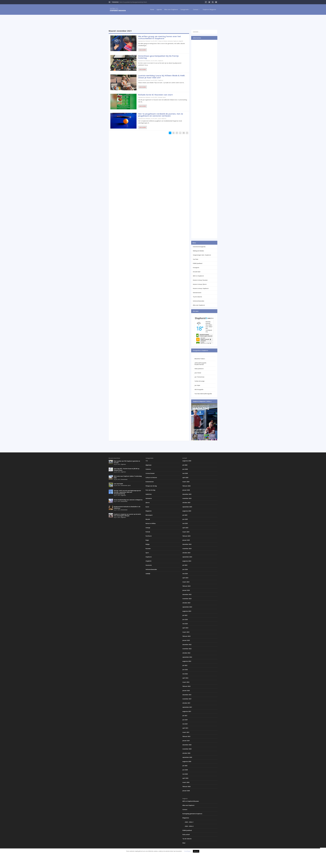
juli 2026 (184, 465)
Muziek (148, 519)
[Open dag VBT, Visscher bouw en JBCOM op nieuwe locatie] (111, 470)
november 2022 (186, 648)
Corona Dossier (150, 473)
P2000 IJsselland (197, 263)
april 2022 (185, 678)
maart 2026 (185, 481)
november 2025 (186, 498)
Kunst (147, 507)
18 (183, 133)
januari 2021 (186, 740)
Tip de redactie (197, 297)
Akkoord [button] (196, 851)
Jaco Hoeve (198, 373)
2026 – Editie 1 (189, 822)
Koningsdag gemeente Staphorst (192, 813)
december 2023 (186, 594)
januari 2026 (186, 490)
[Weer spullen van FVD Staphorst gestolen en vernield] (111, 462)
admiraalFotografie (200, 363)
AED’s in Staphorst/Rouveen (190, 801)
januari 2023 (186, 640)
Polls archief (186, 834)
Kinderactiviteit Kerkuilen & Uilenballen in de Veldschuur (127, 507)
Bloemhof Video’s (200, 358)
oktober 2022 (186, 653)
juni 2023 (185, 619)
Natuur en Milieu (151, 523)
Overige (148, 527)
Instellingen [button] (187, 851)
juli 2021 (184, 715)
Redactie (148, 41)
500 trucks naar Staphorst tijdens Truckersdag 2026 (128, 476)
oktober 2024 (186, 552)
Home (152, 9)
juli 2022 (184, 665)
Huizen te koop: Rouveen (200, 280)
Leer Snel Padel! (118, 483)
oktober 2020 (186, 753)
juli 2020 (184, 765)
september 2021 (187, 707)
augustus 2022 (186, 661)
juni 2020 (185, 770)
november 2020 (186, 749)
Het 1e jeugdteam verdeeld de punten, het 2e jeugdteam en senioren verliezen (160, 114)
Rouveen (160, 97)
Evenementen (124, 479)
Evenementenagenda (199, 246)
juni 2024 (185, 569)
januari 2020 (186, 790)
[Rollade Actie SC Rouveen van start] (123, 101)
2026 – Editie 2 (189, 826)
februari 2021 (186, 736)
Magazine (148, 511)
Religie (148, 544)
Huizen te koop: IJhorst (200, 284)
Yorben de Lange (199, 381)
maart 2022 (185, 682)
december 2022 (186, 644)
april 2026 (185, 477)
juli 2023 (184, 615)
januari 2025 (186, 540)
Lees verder (142, 50)
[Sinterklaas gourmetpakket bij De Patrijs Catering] (123, 63)
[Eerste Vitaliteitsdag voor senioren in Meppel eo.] (111, 501)
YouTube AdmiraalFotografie (203, 393)
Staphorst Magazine (209, 9)
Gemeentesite (197, 292)
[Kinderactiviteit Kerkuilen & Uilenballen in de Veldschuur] (111, 508)
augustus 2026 (186, 461)
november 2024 (186, 548)
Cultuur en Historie (162, 41)
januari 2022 (186, 690)
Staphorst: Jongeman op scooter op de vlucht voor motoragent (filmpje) (127, 514)
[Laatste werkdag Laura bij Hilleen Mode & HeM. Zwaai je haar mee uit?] (123, 82)
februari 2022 (186, 686)
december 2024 (186, 544)
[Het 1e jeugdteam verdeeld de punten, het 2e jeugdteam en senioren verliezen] (123, 121)
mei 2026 (185, 473)
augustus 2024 (186, 561)
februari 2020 (186, 786)
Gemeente (170, 41)
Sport (164, 97)
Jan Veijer (197, 385)
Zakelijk (148, 573)
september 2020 (187, 757)
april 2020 (185, 778)
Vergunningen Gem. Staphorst (202, 255)
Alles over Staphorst (171, 9)
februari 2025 (186, 536)
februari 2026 (186, 486)
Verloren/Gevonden (198, 301)
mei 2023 (185, 623)
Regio (147, 540)
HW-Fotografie (199, 389)
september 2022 (187, 657)
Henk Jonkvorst (199, 368)
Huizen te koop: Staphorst (201, 288)
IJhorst (148, 502)
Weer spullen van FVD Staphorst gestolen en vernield (127, 461)
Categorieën (184, 9)
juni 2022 (185, 669)
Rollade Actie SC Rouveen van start (155, 94)
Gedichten (149, 494)
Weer (183, 843)
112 (147, 461)
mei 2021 (185, 724)
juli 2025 (184, 515)
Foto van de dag (150, 490)
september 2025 (187, 507)
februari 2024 (186, 586)
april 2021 (185, 728)
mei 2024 (185, 573)
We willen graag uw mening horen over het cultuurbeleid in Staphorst (159, 37)
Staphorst (175, 41)
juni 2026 (185, 469)
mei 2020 (185, 774)
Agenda (159, 9)
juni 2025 (185, 519)
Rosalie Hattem (199, 364)
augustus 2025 (186, 511)
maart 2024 (185, 582)
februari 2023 (186, 636)
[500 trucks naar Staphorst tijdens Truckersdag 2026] (111, 477)
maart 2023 (185, 632)
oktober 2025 (186, 502)
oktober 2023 (186, 603)
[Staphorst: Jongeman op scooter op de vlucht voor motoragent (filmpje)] (111, 515)
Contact (195, 9)
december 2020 (186, 745)
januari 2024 (186, 590)
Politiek (148, 532)
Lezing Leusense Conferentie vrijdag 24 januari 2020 (133, 2)
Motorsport (149, 515)
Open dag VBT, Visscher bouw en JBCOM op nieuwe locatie (126, 469)
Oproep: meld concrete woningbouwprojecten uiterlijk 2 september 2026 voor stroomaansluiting (127, 492)
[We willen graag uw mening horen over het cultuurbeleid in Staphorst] (123, 43)
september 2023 (187, 607)
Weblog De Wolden (198, 251)
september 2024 (187, 557)
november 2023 (186, 598)
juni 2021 (185, 720)
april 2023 (185, 628)
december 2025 (186, 494)
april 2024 (185, 578)
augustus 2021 (186, 711)
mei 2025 (185, 523)
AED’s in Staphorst (198, 276)
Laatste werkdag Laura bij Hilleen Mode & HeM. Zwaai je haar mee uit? (161, 76)
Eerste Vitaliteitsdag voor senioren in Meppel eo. (128, 500)
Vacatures (149, 565)
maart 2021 (185, 732)
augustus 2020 (186, 761)
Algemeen (123, 464)
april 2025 (185, 527)
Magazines (185, 818)
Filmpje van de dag (151, 486)
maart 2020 (185, 782)
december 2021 (186, 694)
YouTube (195, 259)
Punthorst (149, 536)
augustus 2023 (186, 611)
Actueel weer (196, 272)
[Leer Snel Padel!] (111, 485)
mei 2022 (185, 674)
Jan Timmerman (199, 377)
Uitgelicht (181, 41)
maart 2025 (185, 532)
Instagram (196, 267)
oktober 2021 (186, 703)
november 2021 (186, 699)
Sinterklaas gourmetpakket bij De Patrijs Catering (158, 57)
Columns (148, 469)
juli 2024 (184, 565)
